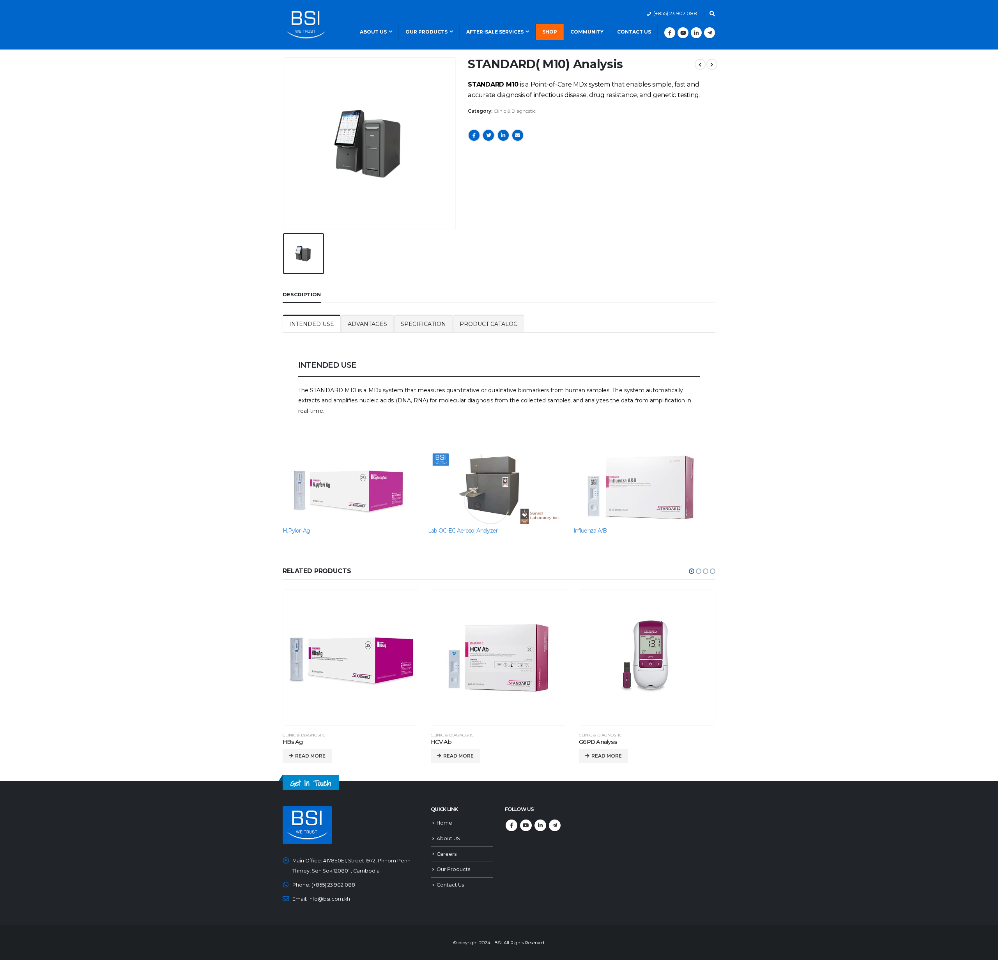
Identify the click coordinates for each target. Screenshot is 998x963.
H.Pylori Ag (296, 530)
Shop (549, 32)
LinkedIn (503, 135)
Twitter (488, 135)
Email (517, 135)
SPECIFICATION (423, 323)
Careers (447, 854)
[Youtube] (683, 32)
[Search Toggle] (712, 14)
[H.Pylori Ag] (351, 488)
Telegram (555, 825)
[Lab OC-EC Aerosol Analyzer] (497, 488)
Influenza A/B (590, 530)
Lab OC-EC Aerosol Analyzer (463, 530)
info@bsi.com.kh (329, 899)
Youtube (526, 825)
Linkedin (540, 825)
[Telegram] (709, 32)
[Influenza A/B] (642, 488)
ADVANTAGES (367, 323)
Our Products (426, 32)
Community (586, 32)
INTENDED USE (311, 323)
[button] (691, 571)
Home (444, 823)
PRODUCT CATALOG (489, 323)
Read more (310, 756)
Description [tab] (302, 294)
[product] (351, 657)
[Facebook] (669, 32)
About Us (373, 32)
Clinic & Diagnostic (515, 111)
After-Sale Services (495, 32)
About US (448, 838)
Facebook (474, 135)
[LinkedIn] (696, 32)
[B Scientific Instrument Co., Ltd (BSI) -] (306, 24)
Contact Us (634, 32)
